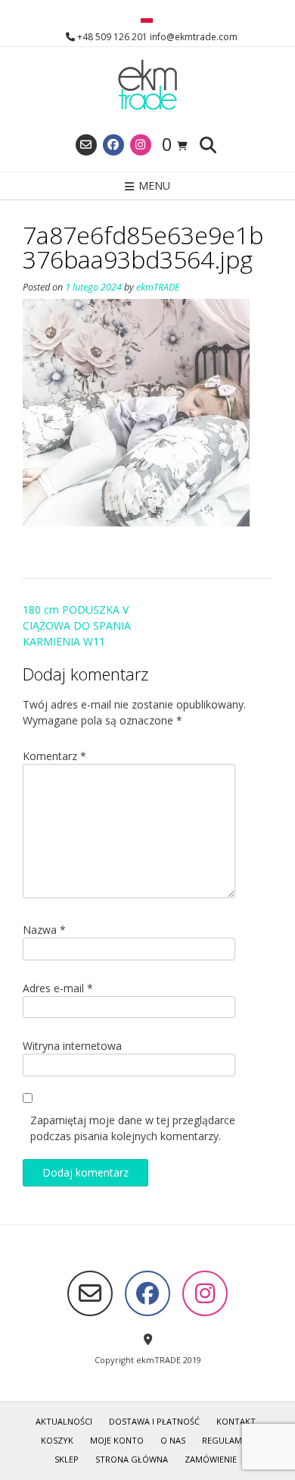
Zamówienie (211, 1459)
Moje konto (117, 1440)
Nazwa (44, 929)
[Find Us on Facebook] (113, 145)
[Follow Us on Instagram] (140, 145)
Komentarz (54, 756)
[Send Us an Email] (86, 145)
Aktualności (64, 1421)
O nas (172, 1440)
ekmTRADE (158, 287)
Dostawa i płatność (154, 1421)
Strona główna (131, 1459)
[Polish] (147, 19)
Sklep (66, 1459)
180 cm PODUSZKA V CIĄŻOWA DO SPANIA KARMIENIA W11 (77, 625)
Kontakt (236, 1421)
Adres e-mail (58, 988)
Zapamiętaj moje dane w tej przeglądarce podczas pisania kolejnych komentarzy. (132, 1128)
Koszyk (57, 1440)
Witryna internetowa (72, 1046)
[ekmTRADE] (147, 85)
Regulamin (226, 1440)
